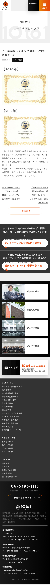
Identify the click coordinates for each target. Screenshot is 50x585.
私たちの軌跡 (7, 445)
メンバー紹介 (7, 452)
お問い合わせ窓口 (9, 470)
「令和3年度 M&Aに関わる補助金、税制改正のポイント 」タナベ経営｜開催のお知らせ (39, 195)
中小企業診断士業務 (10, 393)
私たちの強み (7, 442)
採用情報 (5, 463)
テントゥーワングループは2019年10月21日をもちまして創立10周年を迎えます (11, 193)
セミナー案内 (7, 427)
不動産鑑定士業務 (9, 400)
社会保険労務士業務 (10, 397)
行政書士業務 (7, 403)
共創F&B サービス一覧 (11, 430)
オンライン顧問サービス (12, 387)
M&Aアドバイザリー (10, 417)
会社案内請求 (7, 473)
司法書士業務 (7, 407)
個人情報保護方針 (9, 477)
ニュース (5, 467)
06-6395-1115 (25, 486)
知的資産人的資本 (10, 423)
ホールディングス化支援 (12, 413)
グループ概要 (7, 448)
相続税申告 (6, 410)
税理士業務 (6, 390)
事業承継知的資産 (10, 420)
